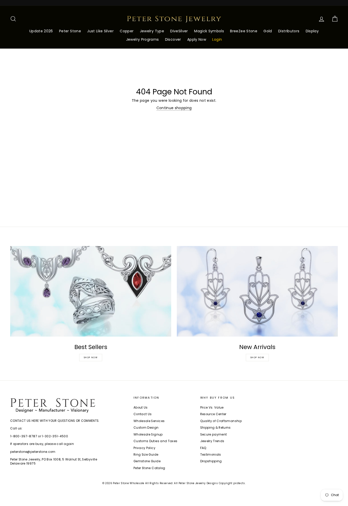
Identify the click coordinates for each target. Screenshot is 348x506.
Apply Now (196, 39)
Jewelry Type (152, 31)
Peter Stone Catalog (149, 468)
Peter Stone (70, 31)
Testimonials (210, 455)
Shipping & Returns (215, 428)
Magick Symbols (209, 31)
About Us (140, 408)
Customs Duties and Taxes (155, 441)
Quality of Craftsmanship (221, 421)
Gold (267, 31)
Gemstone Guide (146, 461)
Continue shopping (174, 108)
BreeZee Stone (243, 31)
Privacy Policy (144, 448)
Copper (126, 31)
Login (217, 39)
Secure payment (213, 434)
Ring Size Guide (145, 455)
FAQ (203, 448)
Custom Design (146, 428)
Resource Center (213, 414)
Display (312, 31)
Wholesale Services (149, 421)
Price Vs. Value (212, 408)
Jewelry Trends (212, 441)
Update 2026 (41, 31)
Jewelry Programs (142, 39)
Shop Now (91, 357)
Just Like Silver (100, 31)
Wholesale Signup (148, 434)
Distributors (288, 31)
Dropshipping (211, 461)
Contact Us (142, 414)
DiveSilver (179, 31)
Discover (173, 39)
